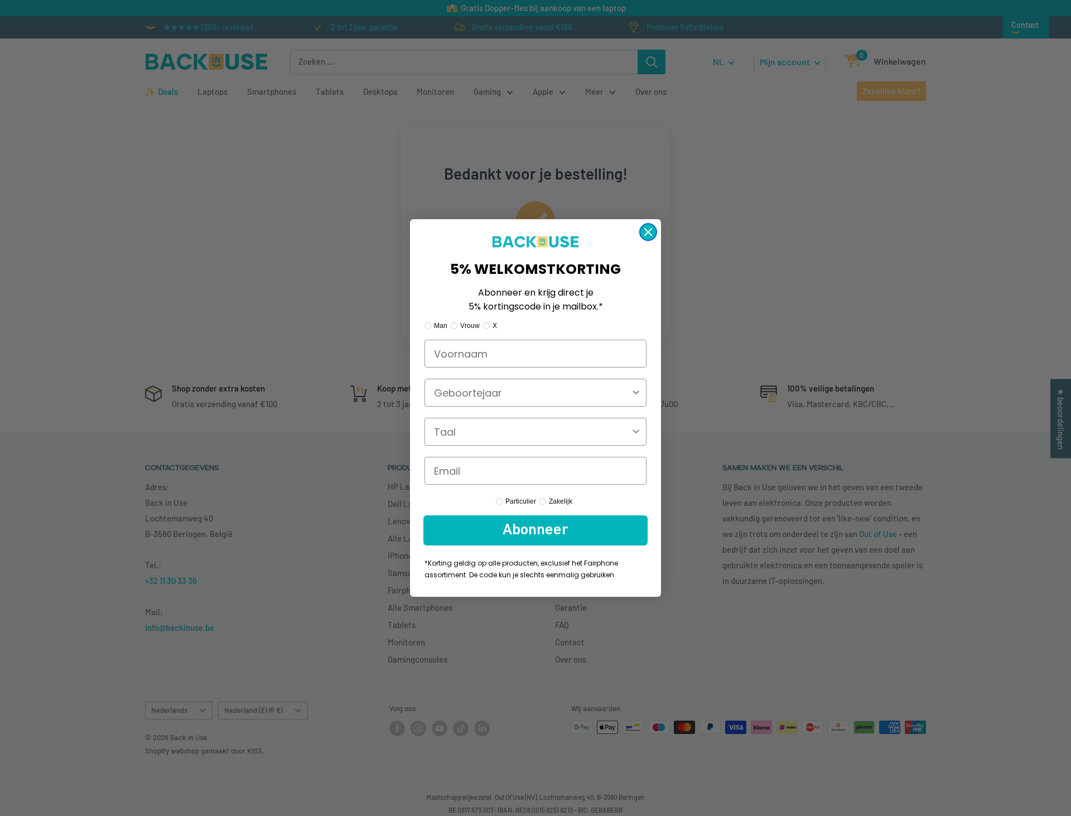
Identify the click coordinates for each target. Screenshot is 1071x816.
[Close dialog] (648, 232)
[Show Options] (635, 392)
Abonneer (535, 530)
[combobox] (532, 392)
